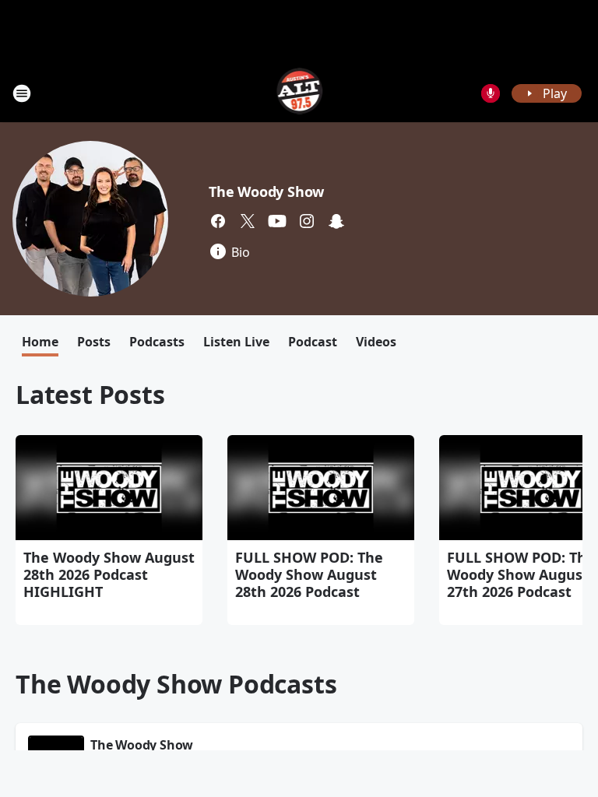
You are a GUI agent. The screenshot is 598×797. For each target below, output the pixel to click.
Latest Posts (90, 394)
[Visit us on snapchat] (336, 221)
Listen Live (236, 341)
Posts (94, 341)
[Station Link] (299, 93)
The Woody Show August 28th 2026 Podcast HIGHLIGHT (109, 574)
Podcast (312, 341)
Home (40, 341)
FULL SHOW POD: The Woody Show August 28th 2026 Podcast (309, 574)
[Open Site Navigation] (21, 93)
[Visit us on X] (247, 221)
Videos (376, 341)
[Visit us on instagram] (306, 221)
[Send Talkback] (490, 93)
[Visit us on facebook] (218, 221)
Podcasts (157, 341)
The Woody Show (266, 191)
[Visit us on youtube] (277, 221)
